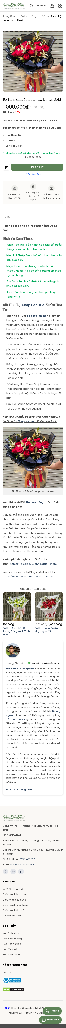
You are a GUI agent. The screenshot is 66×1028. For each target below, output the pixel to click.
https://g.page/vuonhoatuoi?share (34, 563)
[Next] (62, 613)
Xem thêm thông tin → (19, 789)
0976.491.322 (27, 859)
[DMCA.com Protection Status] (13, 988)
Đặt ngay (37, 167)
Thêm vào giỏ (6, 168)
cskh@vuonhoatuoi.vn (22, 864)
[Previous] (4, 613)
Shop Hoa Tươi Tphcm (20, 668)
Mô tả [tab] (6, 217)
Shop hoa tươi (27, 421)
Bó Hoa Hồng (28, 16)
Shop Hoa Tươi (33, 305)
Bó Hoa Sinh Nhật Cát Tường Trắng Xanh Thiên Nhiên (17, 631)
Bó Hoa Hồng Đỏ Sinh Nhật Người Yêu (47, 630)
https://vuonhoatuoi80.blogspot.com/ (28, 576)
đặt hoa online (15, 719)
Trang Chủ (9, 16)
